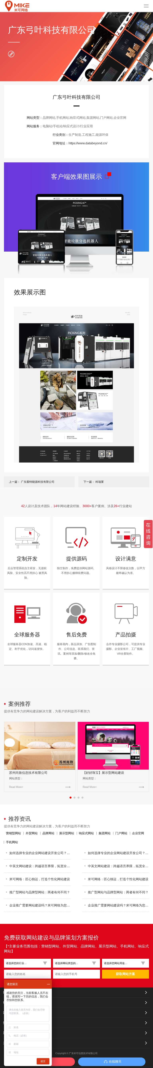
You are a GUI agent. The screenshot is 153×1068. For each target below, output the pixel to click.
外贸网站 (32, 833)
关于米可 (9, 1043)
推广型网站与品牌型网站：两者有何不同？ (39, 892)
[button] (26, 963)
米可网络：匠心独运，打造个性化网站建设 (39, 879)
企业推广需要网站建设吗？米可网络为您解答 (40, 905)
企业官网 (138, 833)
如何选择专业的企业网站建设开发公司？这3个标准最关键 (40, 853)
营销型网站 (13, 833)
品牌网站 (48, 833)
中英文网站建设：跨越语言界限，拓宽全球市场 (40, 866)
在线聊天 (115, 1061)
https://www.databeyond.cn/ (88, 143)
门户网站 (121, 833)
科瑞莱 (99, 481)
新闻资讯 (9, 1032)
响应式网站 (86, 833)
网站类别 (9, 992)
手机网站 (12, 842)
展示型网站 (66, 833)
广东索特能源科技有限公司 (37, 481)
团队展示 (9, 1012)
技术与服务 (11, 1022)
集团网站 (105, 833)
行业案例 (9, 1002)
